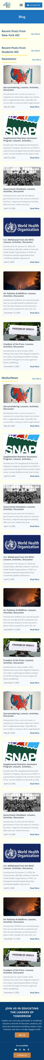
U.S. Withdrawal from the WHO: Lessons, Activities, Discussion (18, 241)
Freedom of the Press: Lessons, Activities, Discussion (18, 345)
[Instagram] (20, 1049)
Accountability (22, 1045)
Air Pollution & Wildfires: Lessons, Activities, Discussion (19, 294)
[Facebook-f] (28, 1049)
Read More (34, 107)
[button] (21, 5)
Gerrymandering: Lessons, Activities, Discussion (21, 88)
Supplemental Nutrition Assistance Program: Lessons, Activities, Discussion (20, 139)
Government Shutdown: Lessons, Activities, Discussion (19, 190)
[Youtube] (15, 1049)
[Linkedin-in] (24, 1049)
